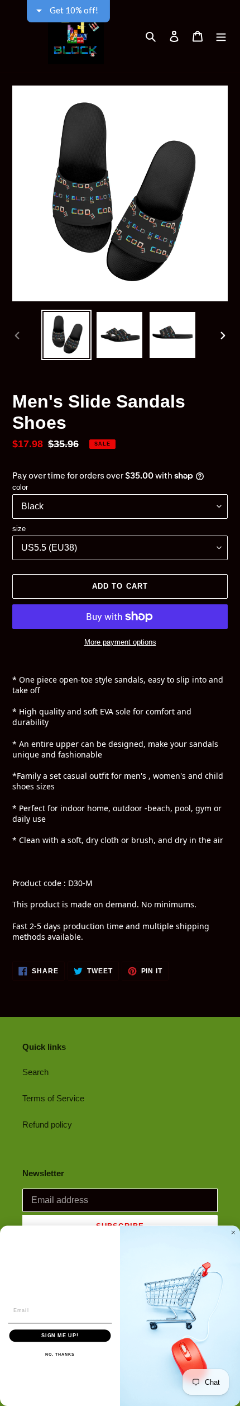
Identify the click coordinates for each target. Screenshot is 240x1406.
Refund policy (47, 1124)
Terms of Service (53, 1098)
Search (35, 1072)
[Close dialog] (233, 1232)
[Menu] (221, 36)
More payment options (120, 642)
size (19, 528)
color (20, 487)
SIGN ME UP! (60, 1335)
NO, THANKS (59, 1354)
